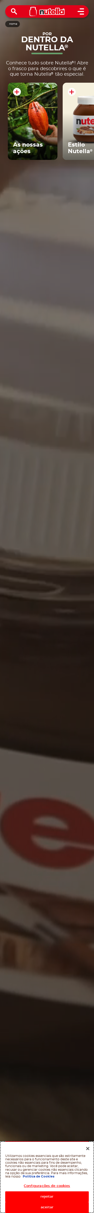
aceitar (47, 1207)
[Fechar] (87, 1148)
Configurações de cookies (47, 1186)
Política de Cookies (38, 1176)
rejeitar (46, 1196)
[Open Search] (14, 11)
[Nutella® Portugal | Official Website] (47, 11)
